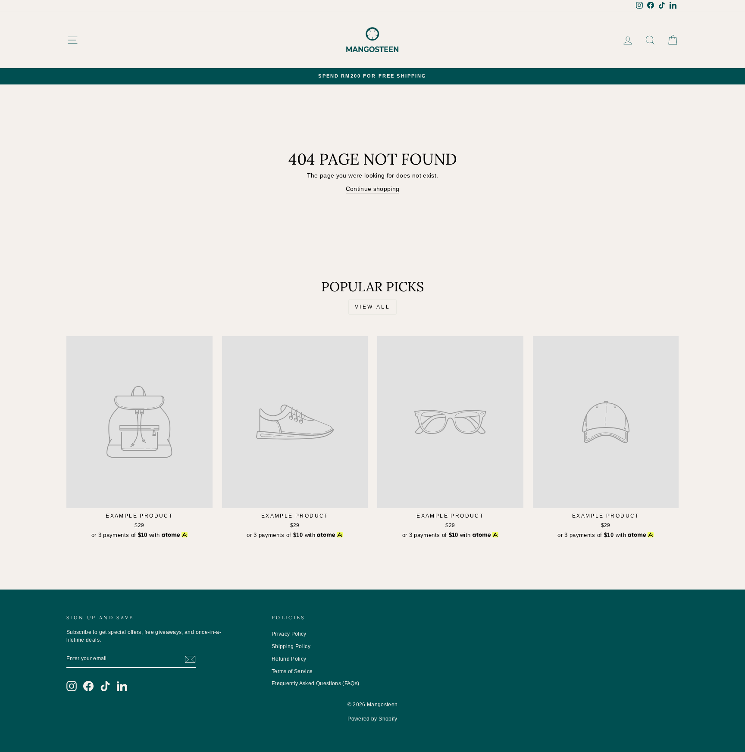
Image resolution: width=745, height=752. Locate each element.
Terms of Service (292, 671)
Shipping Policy (291, 646)
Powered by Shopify (372, 719)
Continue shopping (373, 188)
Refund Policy (289, 659)
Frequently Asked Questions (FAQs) (316, 683)
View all (373, 307)
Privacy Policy (289, 634)
